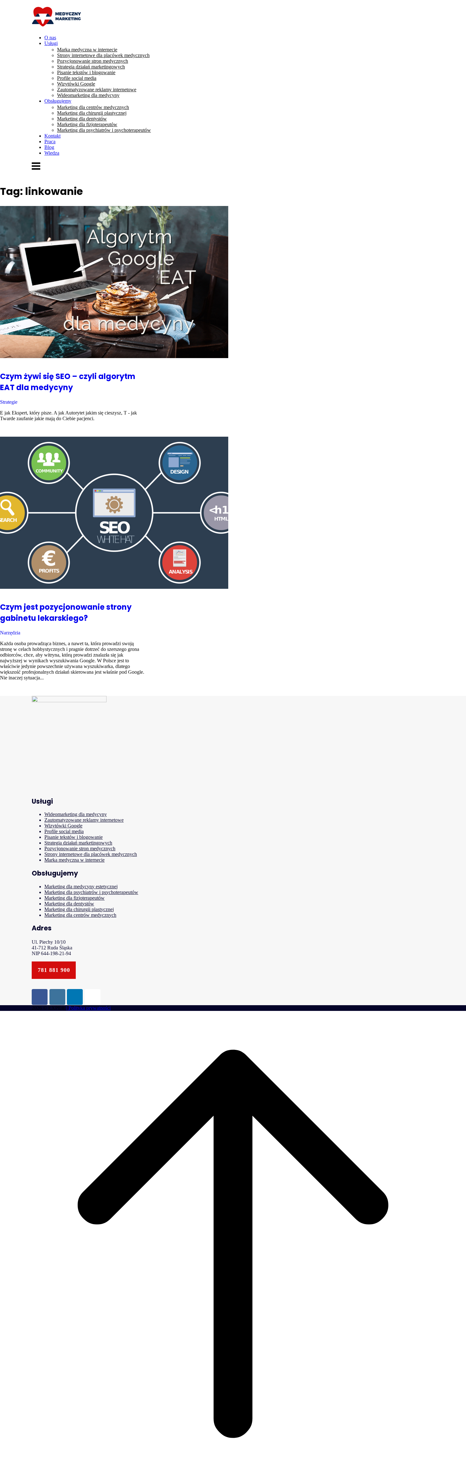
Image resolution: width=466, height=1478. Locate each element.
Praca (49, 141)
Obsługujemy (57, 101)
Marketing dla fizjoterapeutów (87, 124)
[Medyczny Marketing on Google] (92, 997)
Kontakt (52, 135)
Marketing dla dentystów (82, 118)
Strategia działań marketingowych (91, 66)
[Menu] (36, 169)
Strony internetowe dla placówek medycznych (103, 55)
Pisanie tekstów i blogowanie (86, 72)
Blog (49, 147)
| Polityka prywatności (88, 1008)
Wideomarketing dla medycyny (88, 95)
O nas (50, 37)
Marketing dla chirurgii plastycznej (91, 113)
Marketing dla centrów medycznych (93, 107)
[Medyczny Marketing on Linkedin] (75, 997)
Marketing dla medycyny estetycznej (81, 886)
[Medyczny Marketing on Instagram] (57, 997)
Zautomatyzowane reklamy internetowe (96, 89)
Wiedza (51, 153)
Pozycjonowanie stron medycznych (92, 61)
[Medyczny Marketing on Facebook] (40, 997)
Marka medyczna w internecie (87, 49)
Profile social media (76, 78)
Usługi (51, 43)
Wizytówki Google (76, 84)
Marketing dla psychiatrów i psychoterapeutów (104, 130)
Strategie (8, 402)
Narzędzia (10, 632)
